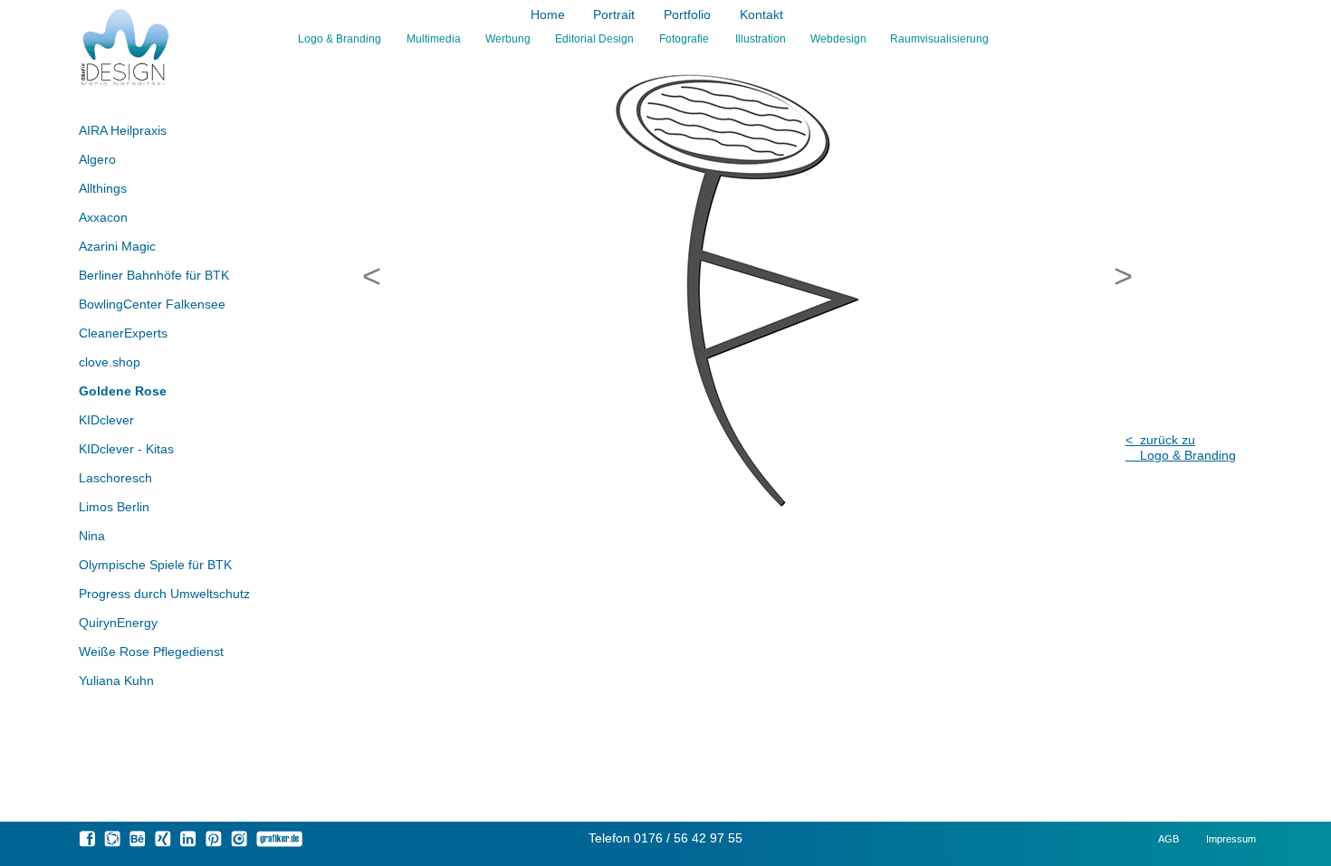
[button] (366, 276)
